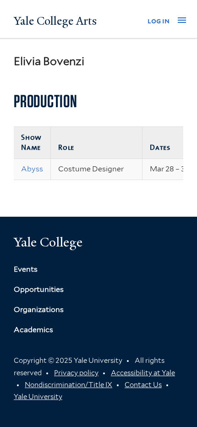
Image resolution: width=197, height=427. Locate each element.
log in (159, 20)
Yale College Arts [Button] (55, 21)
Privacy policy (76, 373)
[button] (182, 20)
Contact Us (143, 385)
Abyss (32, 168)
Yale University (38, 397)
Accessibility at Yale (143, 373)
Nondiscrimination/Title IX (68, 385)
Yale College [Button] (48, 242)
